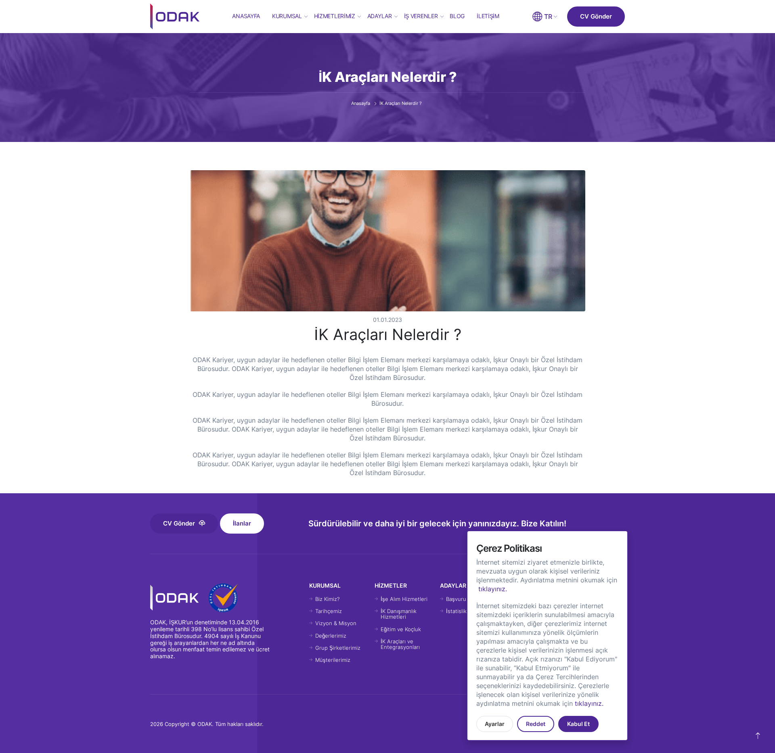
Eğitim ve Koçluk (401, 629)
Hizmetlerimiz (334, 16)
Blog (457, 16)
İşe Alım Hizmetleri (404, 599)
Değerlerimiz (330, 635)
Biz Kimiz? (327, 599)
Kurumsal (287, 16)
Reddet (535, 723)
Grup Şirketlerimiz (337, 648)
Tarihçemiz (328, 611)
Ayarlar (495, 723)
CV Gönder (596, 16)
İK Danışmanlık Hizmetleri (399, 614)
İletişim (488, 16)
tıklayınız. (492, 589)
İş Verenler (421, 16)
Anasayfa (246, 16)
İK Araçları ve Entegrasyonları (400, 644)
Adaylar (379, 16)
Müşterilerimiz (332, 660)
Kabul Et (578, 723)
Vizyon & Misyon (335, 623)
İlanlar (242, 523)
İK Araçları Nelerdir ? (400, 103)
